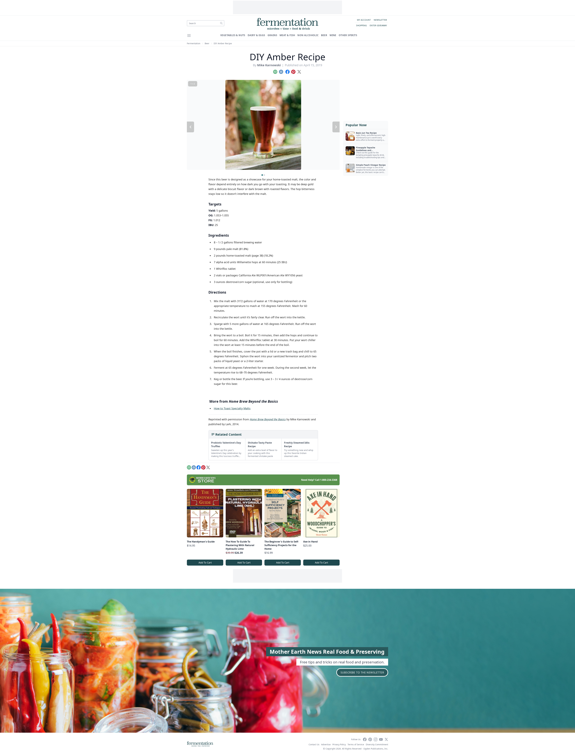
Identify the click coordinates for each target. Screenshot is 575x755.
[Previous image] (190, 127)
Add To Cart (205, 562)
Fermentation (193, 43)
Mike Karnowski (269, 65)
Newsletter (380, 19)
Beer (324, 35)
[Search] (221, 23)
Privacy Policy (339, 744)
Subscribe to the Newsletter (362, 672)
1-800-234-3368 (328, 480)
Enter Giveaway (378, 25)
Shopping (361, 25)
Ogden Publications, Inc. (375, 748)
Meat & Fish (287, 35)
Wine (333, 35)
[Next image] (336, 127)
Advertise (326, 744)
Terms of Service (356, 744)
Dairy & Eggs (256, 35)
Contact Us (314, 744)
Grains (272, 35)
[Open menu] (189, 35)
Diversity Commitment (377, 744)
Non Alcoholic (307, 35)
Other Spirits (348, 35)
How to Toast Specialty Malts (232, 408)
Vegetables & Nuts (232, 35)
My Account (364, 19)
